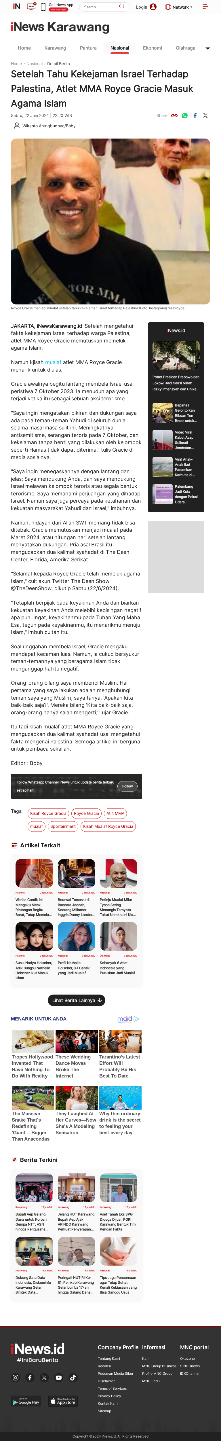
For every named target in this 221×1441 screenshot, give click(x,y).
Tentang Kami (109, 1358)
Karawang (55, 48)
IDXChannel (189, 1373)
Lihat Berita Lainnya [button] (73, 1000)
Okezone (187, 1358)
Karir (146, 1358)
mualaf (53, 362)
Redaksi (104, 1366)
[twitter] (205, 115)
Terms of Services (112, 1388)
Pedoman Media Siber (115, 1373)
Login (141, 7)
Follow (127, 786)
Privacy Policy (109, 1396)
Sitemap (104, 1411)
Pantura (88, 48)
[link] (174, 115)
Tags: (16, 811)
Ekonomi (152, 48)
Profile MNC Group (157, 1373)
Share (162, 115)
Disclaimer (106, 1381)
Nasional (119, 48)
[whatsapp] (184, 115)
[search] (122, 7)
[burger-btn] (205, 7)
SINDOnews (190, 1366)
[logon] (16, 7)
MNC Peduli (151, 1381)
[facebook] (195, 115)
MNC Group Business (159, 1366)
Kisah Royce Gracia (48, 813)
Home (24, 48)
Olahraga (185, 48)
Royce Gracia (86, 813)
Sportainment (63, 826)
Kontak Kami (108, 1403)
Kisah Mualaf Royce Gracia (108, 826)
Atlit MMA (115, 813)
